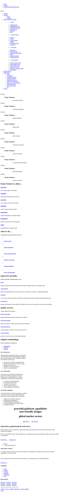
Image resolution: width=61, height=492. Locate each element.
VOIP (11, 39)
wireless (12, 37)
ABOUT (6, 15)
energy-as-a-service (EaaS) (17, 68)
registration (10, 75)
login (5, 4)
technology (3, 193)
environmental (4, 301)
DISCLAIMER (25, 489)
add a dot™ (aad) (14, 67)
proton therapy (13, 29)
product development (8, 247)
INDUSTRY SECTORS (10, 19)
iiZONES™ (13, 70)
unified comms (14, 40)
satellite (12, 42)
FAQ (7, 489)
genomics (12, 30)
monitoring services (12, 80)
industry (6, 349)
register (5, 5)
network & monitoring (15, 53)
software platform (14, 56)
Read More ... (26, 421)
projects (6, 470)
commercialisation (5, 333)
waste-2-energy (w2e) (15, 62)
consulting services (11, 77)
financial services (14, 57)
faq (8, 87)
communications (4, 288)
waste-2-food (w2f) (15, 65)
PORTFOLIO (7, 71)
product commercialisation (10, 253)
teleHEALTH (13, 25)
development (4, 218)
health (2, 282)
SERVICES (7, 73)
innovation (3, 187)
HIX (11, 32)
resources (6, 471)
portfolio (6, 473)
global (2, 225)
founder (9, 18)
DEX (11, 54)
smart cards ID (13, 51)
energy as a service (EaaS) (13, 83)
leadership (3, 206)
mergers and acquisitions (9, 272)
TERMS (11, 489)
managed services (14, 43)
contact (5, 88)
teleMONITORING (15, 27)
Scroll (2, 490)
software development (12, 81)
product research (7, 241)
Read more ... (4, 462)
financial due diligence (9, 266)
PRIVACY (17, 489)
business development (5, 314)
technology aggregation (9, 259)
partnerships (4, 212)
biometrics (12, 50)
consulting (12, 44)
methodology (7, 346)
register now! (34, 421)
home (5, 469)
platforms (6, 347)
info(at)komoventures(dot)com (11, 7)
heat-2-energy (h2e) (15, 64)
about (8, 16)
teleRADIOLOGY (15, 26)
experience (3, 200)
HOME (6, 13)
